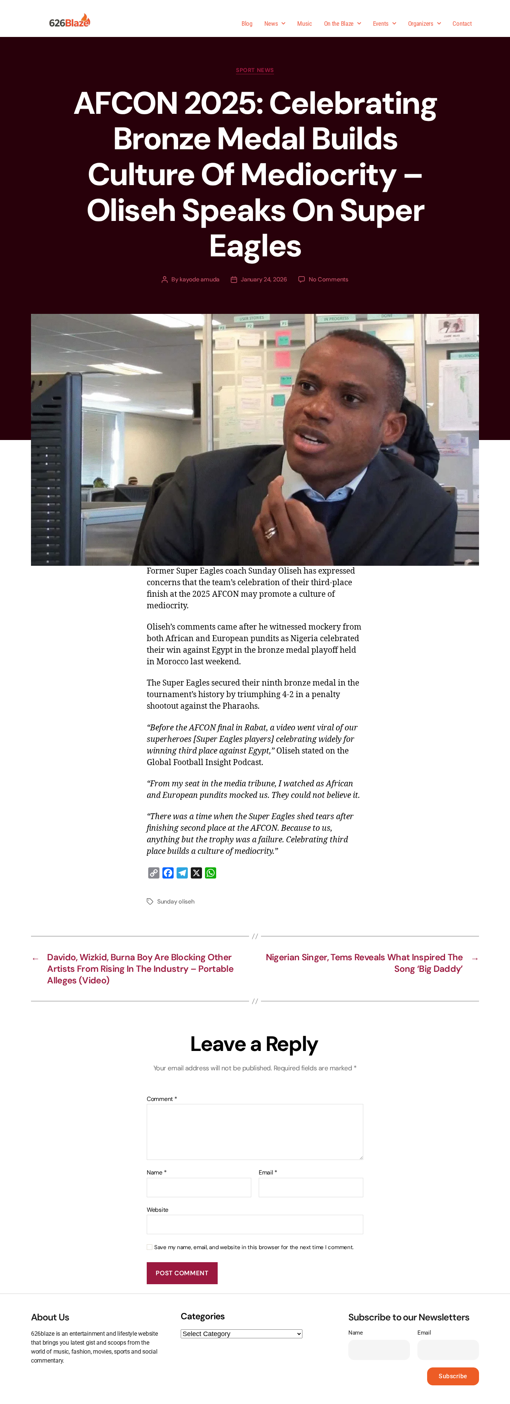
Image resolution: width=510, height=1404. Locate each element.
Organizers (420, 23)
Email (268, 1172)
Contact (462, 23)
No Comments (328, 279)
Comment (162, 1099)
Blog (247, 23)
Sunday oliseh (176, 901)
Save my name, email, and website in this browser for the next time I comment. (254, 1247)
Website (157, 1209)
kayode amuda (200, 279)
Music (304, 23)
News (271, 23)
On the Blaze (339, 23)
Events (381, 23)
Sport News (255, 70)
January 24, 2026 (264, 279)
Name (157, 1172)
